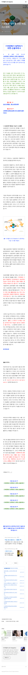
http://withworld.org (10, 548)
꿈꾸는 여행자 (4, 671)
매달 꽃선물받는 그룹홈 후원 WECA (14, 540)
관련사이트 (4, 666)
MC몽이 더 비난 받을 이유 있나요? (10, 585)
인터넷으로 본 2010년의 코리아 (10, 580)
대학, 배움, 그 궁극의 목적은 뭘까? (10, 571)
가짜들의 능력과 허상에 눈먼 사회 (10, 576)
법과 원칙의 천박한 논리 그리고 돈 (10, 593)
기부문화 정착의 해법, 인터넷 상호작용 (10, 602)
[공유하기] (8, 563)
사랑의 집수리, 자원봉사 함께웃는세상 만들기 (9, 551)
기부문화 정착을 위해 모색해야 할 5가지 (10, 606)
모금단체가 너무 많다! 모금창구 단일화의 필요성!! (10, 597)
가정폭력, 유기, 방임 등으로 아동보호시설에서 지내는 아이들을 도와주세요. (14, 542)
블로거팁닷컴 (4, 669)
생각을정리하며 (7, 568)
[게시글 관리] (10, 563)
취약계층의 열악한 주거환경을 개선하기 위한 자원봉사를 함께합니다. (9, 554)
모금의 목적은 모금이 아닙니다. (10, 589)
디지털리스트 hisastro (7, 2)
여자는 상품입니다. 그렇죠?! (10, 583)
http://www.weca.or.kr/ (10, 537)
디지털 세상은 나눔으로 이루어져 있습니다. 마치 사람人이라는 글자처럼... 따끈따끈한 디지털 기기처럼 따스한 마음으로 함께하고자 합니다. (10, 652)
